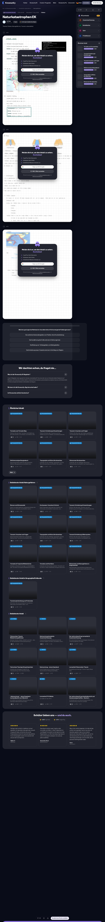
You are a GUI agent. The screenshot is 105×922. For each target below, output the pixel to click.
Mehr (11, 472)
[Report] (98, 10)
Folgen (15, 22)
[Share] (93, 10)
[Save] (86, 10)
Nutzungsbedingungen (45, 78)
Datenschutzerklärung (37, 79)
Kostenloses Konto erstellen (60, 918)
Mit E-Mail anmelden (38, 74)
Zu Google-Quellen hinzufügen (29, 22)
